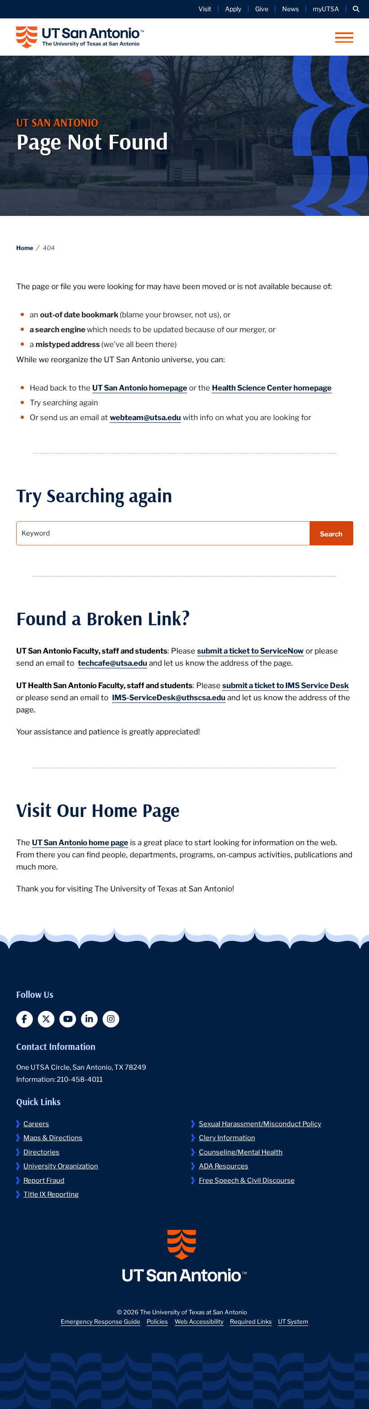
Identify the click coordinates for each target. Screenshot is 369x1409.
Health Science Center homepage (272, 387)
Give (261, 8)
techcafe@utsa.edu (112, 662)
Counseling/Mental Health (241, 1151)
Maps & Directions (52, 1137)
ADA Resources (223, 1165)
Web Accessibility (199, 1321)
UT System (293, 1321)
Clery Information (227, 1137)
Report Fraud (43, 1180)
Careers (36, 1123)
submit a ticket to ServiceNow (250, 650)
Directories (41, 1151)
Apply (233, 8)
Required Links (251, 1321)
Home (24, 247)
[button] (356, 9)
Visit (204, 8)
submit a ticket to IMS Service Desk (285, 684)
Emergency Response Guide (100, 1321)
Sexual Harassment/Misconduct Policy (260, 1123)
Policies (157, 1321)
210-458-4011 (80, 1079)
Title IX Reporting (51, 1193)
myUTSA (326, 8)
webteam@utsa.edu (145, 416)
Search (331, 533)
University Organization (60, 1165)
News (290, 8)
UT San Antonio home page (80, 841)
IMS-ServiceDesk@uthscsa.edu (168, 696)
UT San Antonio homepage (139, 387)
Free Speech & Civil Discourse (247, 1180)
